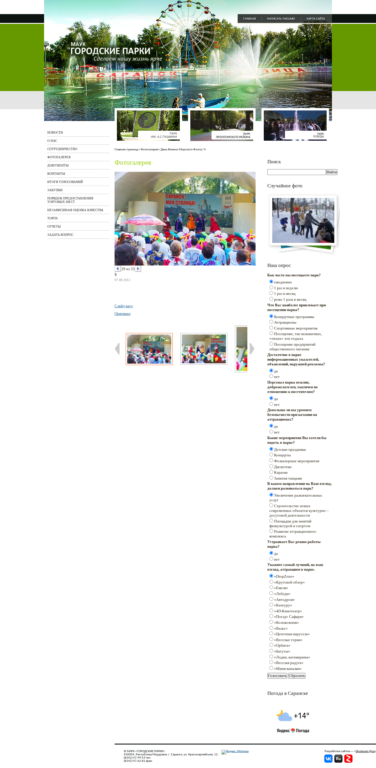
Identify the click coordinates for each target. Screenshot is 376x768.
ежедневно (283, 282)
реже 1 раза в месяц (290, 299)
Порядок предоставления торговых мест (70, 200)
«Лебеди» (282, 593)
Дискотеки (282, 467)
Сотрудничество (62, 149)
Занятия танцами (288, 478)
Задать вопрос (60, 234)
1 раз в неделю (286, 288)
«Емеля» (281, 588)
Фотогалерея (58, 157)
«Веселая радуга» (288, 663)
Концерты (282, 455)
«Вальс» (281, 628)
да (276, 371)
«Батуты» (282, 651)
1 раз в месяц (285, 293)
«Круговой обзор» (289, 582)
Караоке (281, 472)
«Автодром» (284, 599)
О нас (52, 140)
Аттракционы (285, 322)
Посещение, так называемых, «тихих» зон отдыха (295, 336)
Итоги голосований (65, 182)
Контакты (56, 173)
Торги (52, 218)
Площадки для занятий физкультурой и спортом (290, 523)
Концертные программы (294, 317)
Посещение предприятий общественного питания (292, 346)
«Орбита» (282, 645)
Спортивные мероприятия (296, 328)
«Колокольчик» (286, 622)
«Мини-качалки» (288, 668)
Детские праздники (290, 449)
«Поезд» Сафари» (289, 616)
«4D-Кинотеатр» (288, 611)
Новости (55, 132)
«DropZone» (284, 576)
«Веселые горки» (288, 640)
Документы (58, 165)
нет (277, 376)
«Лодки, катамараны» (292, 657)
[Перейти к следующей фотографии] (138, 268)
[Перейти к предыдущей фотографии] (118, 268)
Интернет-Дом (365, 751)
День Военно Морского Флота (181, 149)
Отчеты (54, 226)
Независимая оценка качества (75, 210)
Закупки (55, 190)
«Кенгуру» (283, 605)
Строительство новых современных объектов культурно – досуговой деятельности (299, 510)
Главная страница (126, 149)
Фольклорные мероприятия (296, 461)
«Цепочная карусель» (292, 634)
